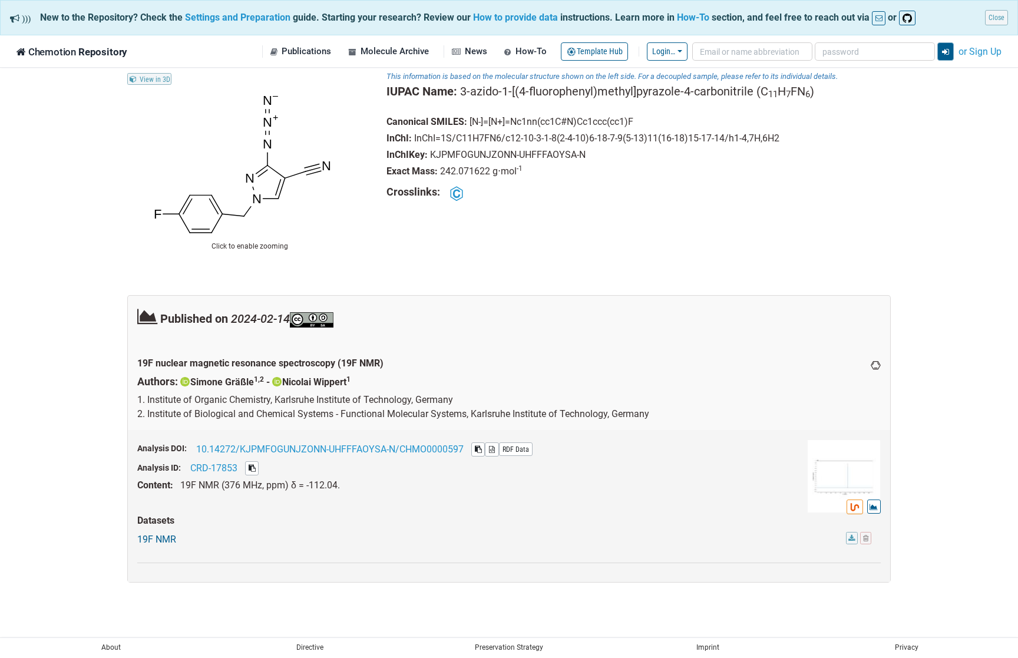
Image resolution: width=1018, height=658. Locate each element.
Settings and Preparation (237, 17)
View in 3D (155, 78)
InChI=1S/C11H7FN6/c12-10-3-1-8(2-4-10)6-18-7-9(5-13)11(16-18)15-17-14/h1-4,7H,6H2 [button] (596, 138)
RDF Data (516, 449)
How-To (693, 17)
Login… (663, 51)
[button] (300, 51)
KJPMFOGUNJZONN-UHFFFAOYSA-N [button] (508, 154)
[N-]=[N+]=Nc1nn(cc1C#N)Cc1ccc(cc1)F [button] (551, 121)
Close (996, 17)
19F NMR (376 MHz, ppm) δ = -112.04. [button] (260, 485)
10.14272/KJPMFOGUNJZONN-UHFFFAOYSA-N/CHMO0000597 (330, 449)
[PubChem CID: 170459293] (457, 193)
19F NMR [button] (156, 539)
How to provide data (515, 17)
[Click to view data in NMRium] (855, 507)
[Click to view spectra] (874, 507)
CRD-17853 (213, 468)
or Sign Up (980, 51)
